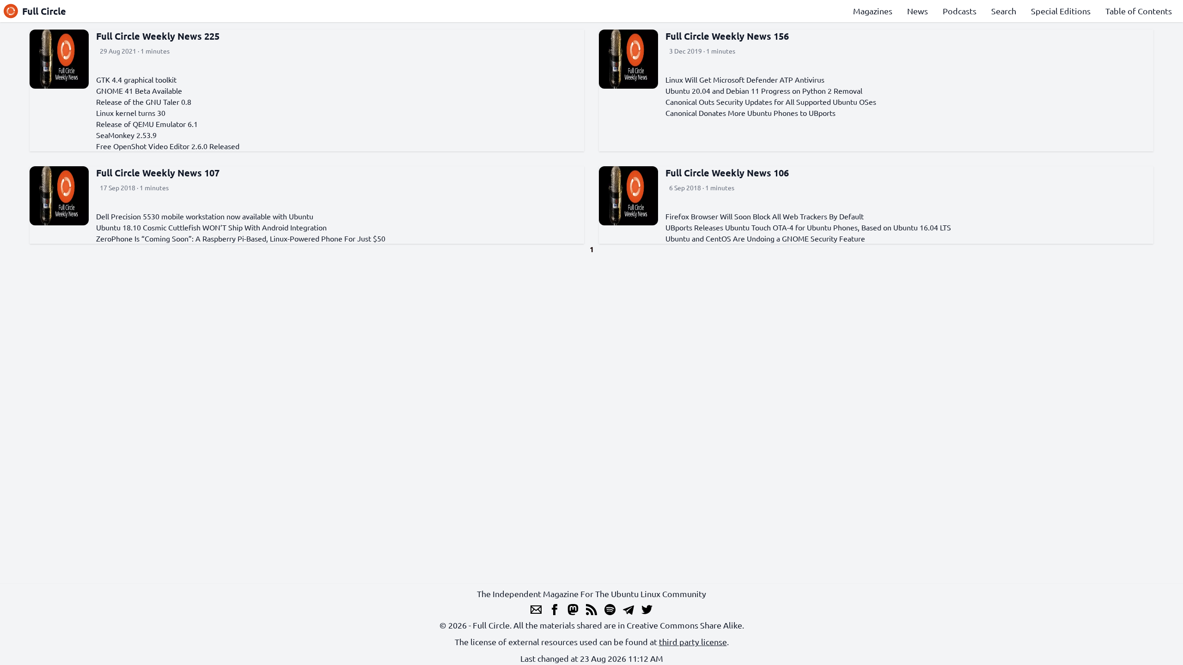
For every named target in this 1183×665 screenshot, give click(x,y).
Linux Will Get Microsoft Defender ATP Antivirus (744, 79)
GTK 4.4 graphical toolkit (136, 79)
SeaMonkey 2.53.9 (126, 134)
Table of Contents (1138, 11)
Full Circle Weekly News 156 (727, 36)
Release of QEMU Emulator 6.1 (147, 123)
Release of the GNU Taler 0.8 (143, 101)
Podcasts (959, 11)
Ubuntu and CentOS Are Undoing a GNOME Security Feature (765, 238)
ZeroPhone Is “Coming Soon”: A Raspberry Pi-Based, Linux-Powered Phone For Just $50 (240, 238)
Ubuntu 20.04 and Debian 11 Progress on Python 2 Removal (763, 90)
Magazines (872, 11)
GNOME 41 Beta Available (139, 90)
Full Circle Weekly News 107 (158, 173)
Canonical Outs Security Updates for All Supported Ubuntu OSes (770, 101)
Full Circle (44, 11)
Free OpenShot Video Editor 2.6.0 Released (167, 146)
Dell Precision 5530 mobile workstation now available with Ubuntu (204, 216)
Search (1003, 11)
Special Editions (1061, 11)
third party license (693, 642)
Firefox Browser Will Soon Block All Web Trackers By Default (764, 216)
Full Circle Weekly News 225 (158, 36)
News (917, 11)
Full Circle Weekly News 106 (727, 173)
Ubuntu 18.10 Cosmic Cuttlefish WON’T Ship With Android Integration (211, 227)
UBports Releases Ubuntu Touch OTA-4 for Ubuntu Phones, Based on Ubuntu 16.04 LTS (808, 227)
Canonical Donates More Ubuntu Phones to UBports (750, 112)
